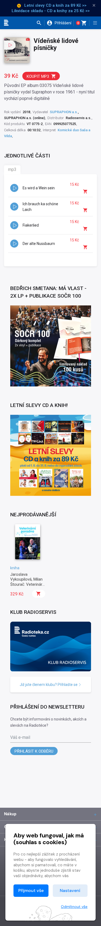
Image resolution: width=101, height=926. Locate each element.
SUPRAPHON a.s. (64, 112)
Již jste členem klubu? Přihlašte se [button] (49, 684)
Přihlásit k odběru (34, 751)
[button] (40, 23)
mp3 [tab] (12, 169)
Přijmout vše (31, 890)
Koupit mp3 (38, 76)
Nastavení (70, 890)
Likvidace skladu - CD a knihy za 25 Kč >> (51, 10)
